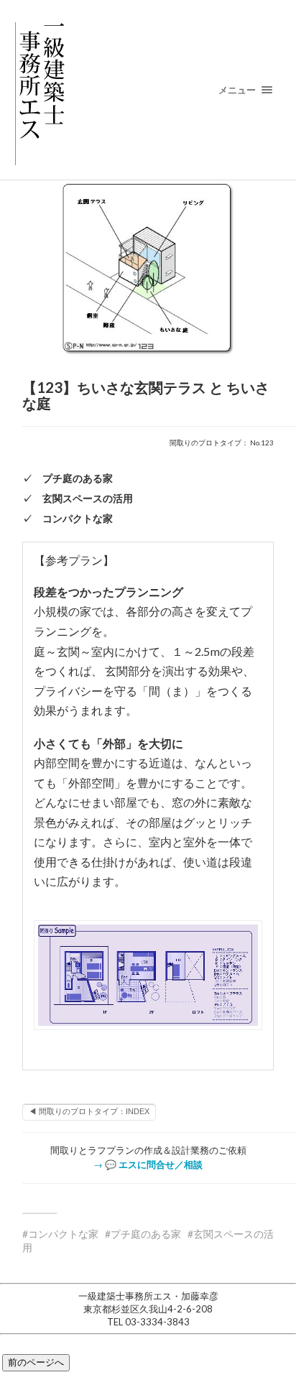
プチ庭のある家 (146, 1234)
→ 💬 (148, 1164)
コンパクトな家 (63, 1234)
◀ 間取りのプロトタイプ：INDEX (89, 1111)
